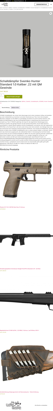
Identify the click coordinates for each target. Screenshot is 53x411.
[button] (51, 4)
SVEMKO (28, 7)
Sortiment (5, 7)
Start (1, 7)
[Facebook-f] (25, 0)
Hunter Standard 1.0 (35, 7)
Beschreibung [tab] (6, 107)
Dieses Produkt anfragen (13, 96)
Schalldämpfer (21, 7)
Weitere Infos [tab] (15, 107)
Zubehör (15, 7)
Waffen (10, 7)
